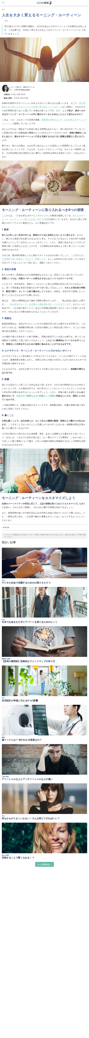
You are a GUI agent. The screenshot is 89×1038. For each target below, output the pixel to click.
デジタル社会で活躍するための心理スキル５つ (26, 582)
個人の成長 (5, 855)
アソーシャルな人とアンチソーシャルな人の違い (27, 779)
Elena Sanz (25, 90)
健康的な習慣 (6, 659)
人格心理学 (5, 776)
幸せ (3, 9)
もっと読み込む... (44, 864)
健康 (3, 737)
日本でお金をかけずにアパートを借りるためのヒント (29, 622)
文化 (3, 580)
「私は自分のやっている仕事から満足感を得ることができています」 (40, 304)
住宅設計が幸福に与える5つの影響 (20, 700)
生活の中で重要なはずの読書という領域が (36, 396)
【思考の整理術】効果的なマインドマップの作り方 (28, 661)
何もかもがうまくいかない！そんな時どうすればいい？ (31, 818)
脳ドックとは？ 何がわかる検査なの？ (22, 739)
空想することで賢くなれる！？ (18, 857)
